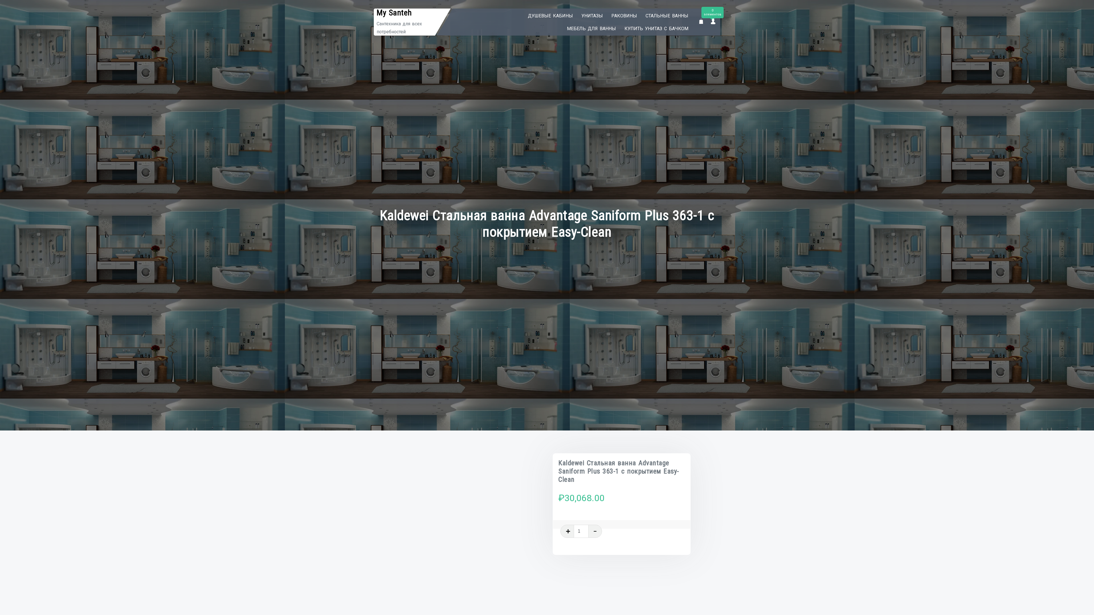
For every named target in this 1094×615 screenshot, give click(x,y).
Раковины (624, 16)
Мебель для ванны (591, 28)
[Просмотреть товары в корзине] (701, 21)
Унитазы (592, 16)
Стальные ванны (667, 16)
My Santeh (394, 12)
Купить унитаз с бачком (656, 28)
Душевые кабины (550, 16)
